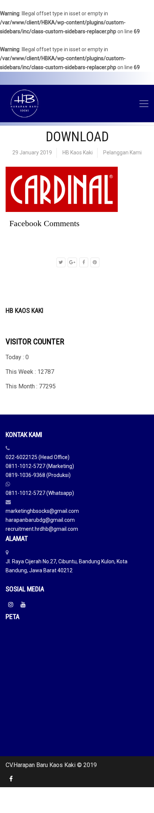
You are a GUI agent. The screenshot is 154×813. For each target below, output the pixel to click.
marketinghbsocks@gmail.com (42, 511)
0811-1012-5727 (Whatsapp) (40, 493)
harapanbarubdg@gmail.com (40, 520)
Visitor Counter (35, 341)
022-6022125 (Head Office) (38, 457)
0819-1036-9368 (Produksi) (38, 475)
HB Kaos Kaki (77, 152)
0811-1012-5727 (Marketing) (40, 466)
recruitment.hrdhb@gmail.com (42, 529)
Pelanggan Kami (122, 152)
